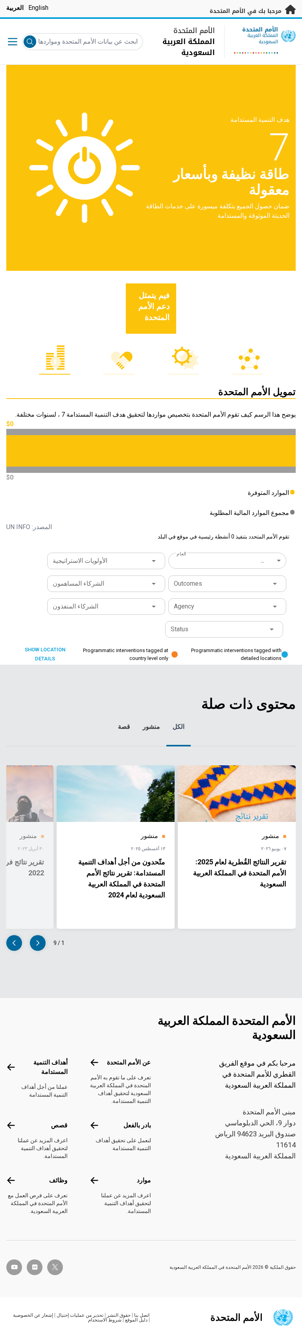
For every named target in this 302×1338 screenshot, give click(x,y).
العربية (15, 7)
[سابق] (38, 943)
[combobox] (228, 560)
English (38, 7)
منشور (151, 726)
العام (181, 554)
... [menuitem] (262, 560)
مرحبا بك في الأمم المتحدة (247, 11)
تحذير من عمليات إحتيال (80, 1315)
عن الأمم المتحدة (129, 1062)
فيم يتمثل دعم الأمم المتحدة (154, 306)
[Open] (153, 560)
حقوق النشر (119, 1315)
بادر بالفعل (137, 1125)
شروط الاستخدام (105, 1320)
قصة (124, 726)
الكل (178, 726)
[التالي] (14, 943)
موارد (144, 1180)
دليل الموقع (136, 1320)
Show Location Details (45, 654)
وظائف (58, 1180)
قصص (59, 1125)
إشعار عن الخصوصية (33, 1315)
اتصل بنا (141, 1315)
